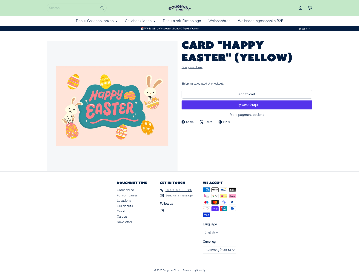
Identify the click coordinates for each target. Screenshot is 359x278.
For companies (127, 195)
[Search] (102, 8)
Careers (122, 217)
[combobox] (77, 8)
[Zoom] (112, 106)
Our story (123, 211)
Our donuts (125, 206)
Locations (124, 201)
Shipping (187, 83)
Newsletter (124, 222)
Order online (125, 190)
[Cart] (309, 7)
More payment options (247, 115)
